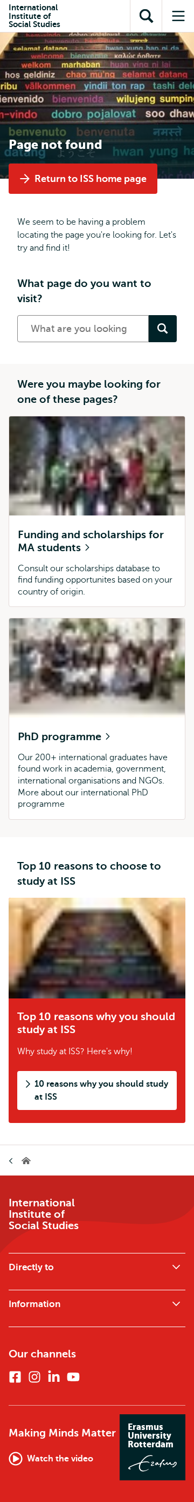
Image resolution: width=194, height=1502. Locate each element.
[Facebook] (15, 1376)
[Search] (163, 328)
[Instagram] (34, 1376)
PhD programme (61, 736)
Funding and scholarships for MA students (91, 541)
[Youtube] (73, 1376)
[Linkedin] (53, 1376)
